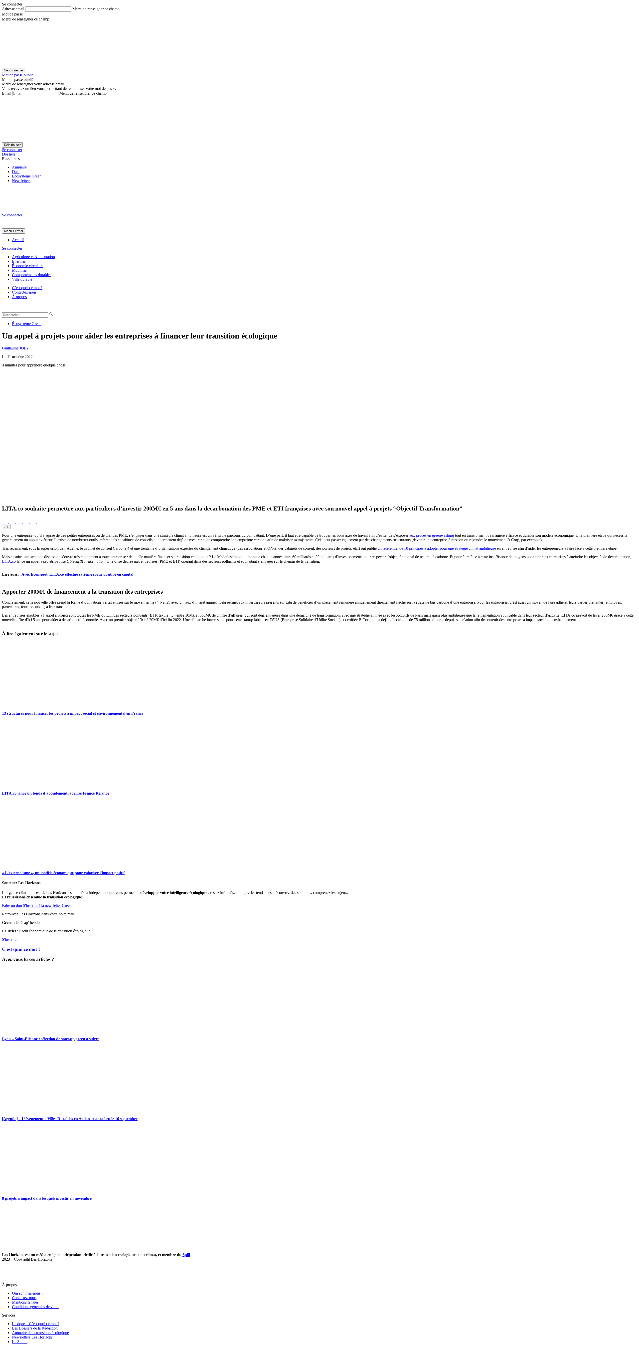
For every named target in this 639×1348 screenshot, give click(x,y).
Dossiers (8, 154)
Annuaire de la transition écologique (40, 1333)
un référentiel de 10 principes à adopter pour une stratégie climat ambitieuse (437, 548)
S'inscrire (9, 939)
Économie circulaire (27, 266)
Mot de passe (12, 14)
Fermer (18, 231)
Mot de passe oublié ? (19, 75)
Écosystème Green (26, 176)
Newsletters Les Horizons (32, 1337)
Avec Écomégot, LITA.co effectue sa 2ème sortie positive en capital (77, 574)
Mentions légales (25, 1302)
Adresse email (13, 9)
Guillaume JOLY (15, 348)
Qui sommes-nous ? (27, 1293)
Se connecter (12, 150)
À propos (19, 297)
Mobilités (19, 270)
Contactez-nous (24, 292)
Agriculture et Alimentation (33, 257)
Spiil (186, 1255)
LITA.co (9, 561)
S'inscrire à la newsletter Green (47, 905)
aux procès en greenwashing (431, 535)
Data (15, 171)
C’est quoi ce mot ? (27, 288)
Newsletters (21, 180)
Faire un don (12, 905)
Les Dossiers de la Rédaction (35, 1328)
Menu (8, 231)
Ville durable (22, 279)
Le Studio (19, 1342)
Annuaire (19, 167)
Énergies (19, 261)
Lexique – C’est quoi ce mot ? (35, 1324)
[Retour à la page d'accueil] (39, 210)
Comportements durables (31, 275)
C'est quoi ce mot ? (21, 949)
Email (6, 93)
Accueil (18, 240)
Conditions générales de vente (35, 1307)
